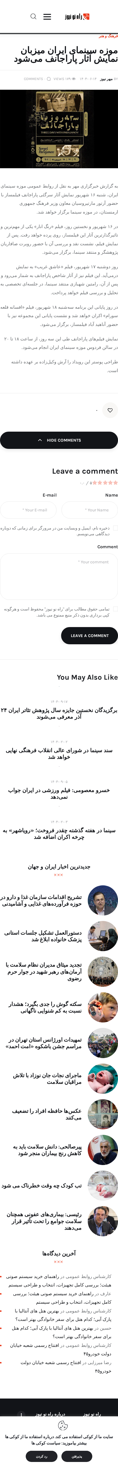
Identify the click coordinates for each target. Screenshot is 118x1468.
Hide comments (63, 440)
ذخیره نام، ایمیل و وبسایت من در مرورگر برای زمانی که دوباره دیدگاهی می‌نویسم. (55, 531)
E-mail (50, 495)
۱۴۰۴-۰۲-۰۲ (59, 742)
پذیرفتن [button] (77, 1456)
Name (111, 495)
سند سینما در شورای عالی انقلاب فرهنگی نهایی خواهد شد (59, 753)
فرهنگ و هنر (108, 36)
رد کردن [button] (41, 1456)
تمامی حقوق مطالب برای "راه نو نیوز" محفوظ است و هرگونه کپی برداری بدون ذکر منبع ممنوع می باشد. (57, 612)
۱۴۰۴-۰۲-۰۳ (59, 822)
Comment (107, 546)
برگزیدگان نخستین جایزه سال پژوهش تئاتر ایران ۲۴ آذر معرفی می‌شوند (59, 713)
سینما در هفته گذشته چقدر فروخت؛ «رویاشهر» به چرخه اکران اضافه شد (59, 833)
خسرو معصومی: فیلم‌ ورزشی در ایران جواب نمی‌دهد (59, 793)
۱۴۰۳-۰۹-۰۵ (59, 782)
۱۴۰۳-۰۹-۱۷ (59, 702)
